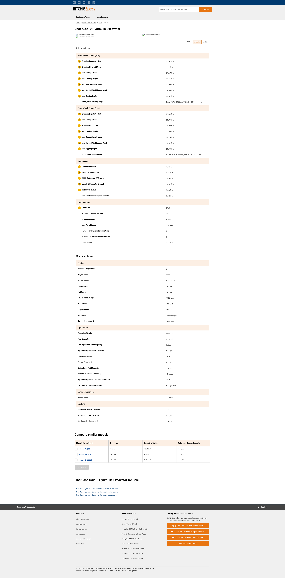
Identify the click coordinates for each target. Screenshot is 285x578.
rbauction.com (81, 524)
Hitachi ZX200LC (85, 460)
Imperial (197, 42)
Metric (205, 42)
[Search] (205, 9)
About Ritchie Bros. (83, 519)
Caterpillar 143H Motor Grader (132, 539)
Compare (81, 467)
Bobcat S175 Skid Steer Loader (132, 554)
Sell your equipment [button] (188, 543)
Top (281, 575)
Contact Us (31, 507)
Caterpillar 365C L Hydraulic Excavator (135, 529)
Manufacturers (102, 17)
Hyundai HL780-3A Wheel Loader (133, 549)
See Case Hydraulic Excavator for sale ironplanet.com (97, 492)
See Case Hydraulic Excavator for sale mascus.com (96, 495)
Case (100, 23)
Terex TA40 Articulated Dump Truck (134, 534)
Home (78, 23)
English (264, 507)
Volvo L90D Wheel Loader (130, 544)
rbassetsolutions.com (83, 539)
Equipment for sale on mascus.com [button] (187, 537)
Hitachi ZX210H (85, 455)
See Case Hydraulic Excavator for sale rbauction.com (97, 489)
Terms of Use (149, 568)
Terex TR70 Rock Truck (129, 524)
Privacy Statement (138, 568)
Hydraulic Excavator (89, 23)
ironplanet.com (81, 529)
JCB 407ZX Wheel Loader (130, 519)
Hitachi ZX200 (84, 449)
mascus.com (80, 534)
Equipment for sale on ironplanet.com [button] (187, 531)
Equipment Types (83, 17)
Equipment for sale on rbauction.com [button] (188, 525)
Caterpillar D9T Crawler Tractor (132, 558)
